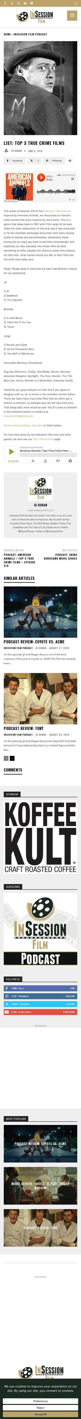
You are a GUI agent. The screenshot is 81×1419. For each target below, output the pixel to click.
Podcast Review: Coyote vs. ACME (34, 641)
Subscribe (69, 1012)
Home (7, 34)
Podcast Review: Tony (24, 728)
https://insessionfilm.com (40, 510)
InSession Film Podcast (30, 34)
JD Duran (16, 151)
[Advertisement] (40, 1068)
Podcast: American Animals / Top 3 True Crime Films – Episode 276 (19, 560)
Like (72, 988)
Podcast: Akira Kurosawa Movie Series (60, 556)
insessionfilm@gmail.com (18, 416)
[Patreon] (31, 3)
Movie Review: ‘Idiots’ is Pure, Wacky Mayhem (40, 1185)
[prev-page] (6, 758)
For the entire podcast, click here (23, 425)
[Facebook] (5, 3)
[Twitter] (11, 3)
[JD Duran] (7, 151)
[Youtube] (25, 3)
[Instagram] (18, 3)
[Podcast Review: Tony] (40, 698)
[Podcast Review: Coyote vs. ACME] (40, 612)
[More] (70, 160)
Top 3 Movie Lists (43, 439)
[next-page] (12, 758)
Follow (70, 996)
